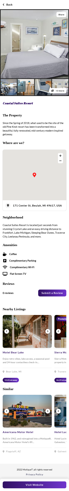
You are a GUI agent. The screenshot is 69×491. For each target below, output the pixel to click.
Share (61, 14)
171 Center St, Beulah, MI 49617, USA (37, 205)
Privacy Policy (34, 474)
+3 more (59, 90)
